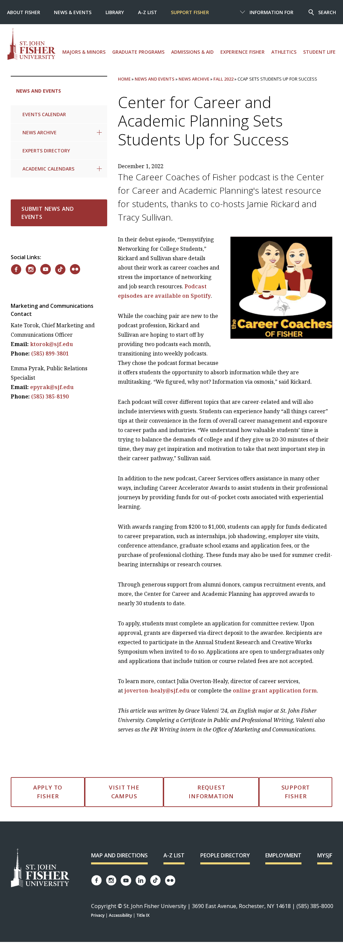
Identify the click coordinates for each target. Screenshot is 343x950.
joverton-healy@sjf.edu (157, 690)
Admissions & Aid (192, 52)
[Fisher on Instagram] (30, 269)
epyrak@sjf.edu (52, 387)
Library (115, 12)
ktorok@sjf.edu (51, 344)
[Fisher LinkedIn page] (140, 880)
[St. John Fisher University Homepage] (40, 868)
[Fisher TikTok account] (155, 880)
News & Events (72, 12)
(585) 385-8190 (50, 396)
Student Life (319, 52)
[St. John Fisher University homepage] (31, 44)
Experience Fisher (242, 52)
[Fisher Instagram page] (111, 880)
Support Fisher (190, 12)
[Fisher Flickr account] (170, 880)
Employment (283, 855)
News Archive (39, 132)
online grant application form (275, 690)
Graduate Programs (138, 52)
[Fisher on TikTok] (60, 269)
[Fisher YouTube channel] (126, 880)
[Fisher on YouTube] (45, 269)
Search (327, 12)
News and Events (38, 91)
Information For (271, 12)
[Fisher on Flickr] (75, 269)
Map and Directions (119, 855)
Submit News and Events (47, 213)
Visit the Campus (124, 791)
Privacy (98, 915)
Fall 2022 (223, 79)
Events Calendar (44, 114)
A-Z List (147, 12)
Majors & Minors (84, 52)
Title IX (142, 915)
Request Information (211, 791)
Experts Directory (46, 150)
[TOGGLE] (99, 132)
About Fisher (23, 12)
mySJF (324, 855)
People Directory (225, 855)
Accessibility (120, 915)
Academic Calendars (48, 168)
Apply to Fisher (47, 791)
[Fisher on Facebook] (16, 269)
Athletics (283, 52)
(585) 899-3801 (50, 353)
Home (124, 79)
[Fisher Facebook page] (96, 880)
